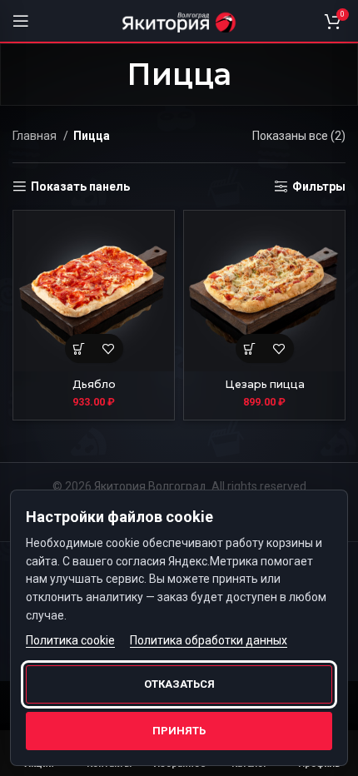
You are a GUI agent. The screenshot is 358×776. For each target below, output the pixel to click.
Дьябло (94, 384)
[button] (79, 348)
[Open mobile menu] (20, 20)
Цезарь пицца (265, 384)
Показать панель (80, 186)
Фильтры (319, 186)
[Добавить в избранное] (108, 348)
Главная (35, 135)
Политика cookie (70, 640)
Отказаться (179, 684)
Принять (179, 730)
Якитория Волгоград (150, 486)
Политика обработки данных (208, 640)
